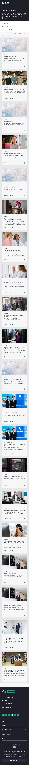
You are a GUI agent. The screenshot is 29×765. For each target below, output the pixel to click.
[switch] (14, 746)
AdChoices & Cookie (10, 756)
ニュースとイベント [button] (6, 729)
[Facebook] (12, 715)
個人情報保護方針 (8, 755)
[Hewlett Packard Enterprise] (5, 3)
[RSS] (18, 715)
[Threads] (9, 715)
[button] (22, 3)
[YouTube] (15, 715)
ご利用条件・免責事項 (19, 755)
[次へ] (24, 685)
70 (20, 685)
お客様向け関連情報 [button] (6, 734)
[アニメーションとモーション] (14, 747)
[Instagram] (6, 715)
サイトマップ (20, 756)
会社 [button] (3, 721)
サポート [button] (4, 725)
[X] (3, 715)
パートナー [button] (4, 738)
